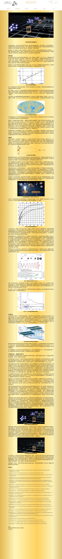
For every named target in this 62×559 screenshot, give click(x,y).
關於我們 (8, 8)
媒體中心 (44, 8)
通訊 (53, 8)
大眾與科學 (35, 8)
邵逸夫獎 (26, 8)
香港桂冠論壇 (17, 8)
